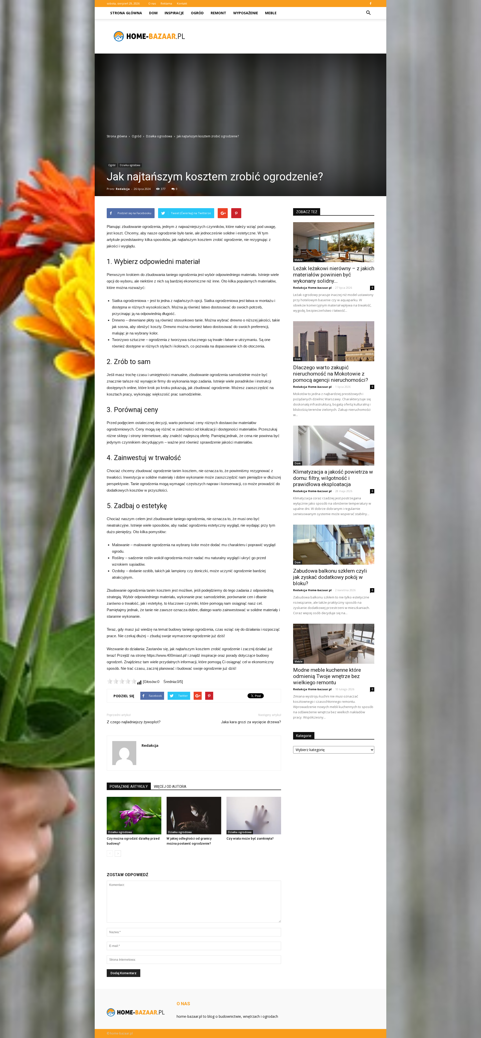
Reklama (166, 3)
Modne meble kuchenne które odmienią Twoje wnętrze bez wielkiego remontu (327, 676)
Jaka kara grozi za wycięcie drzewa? (251, 722)
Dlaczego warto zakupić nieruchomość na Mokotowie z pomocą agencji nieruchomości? (330, 374)
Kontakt (182, 3)
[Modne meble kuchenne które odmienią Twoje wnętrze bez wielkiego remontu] (333, 644)
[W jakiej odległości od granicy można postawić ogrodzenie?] (194, 815)
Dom (153, 13)
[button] (368, 13)
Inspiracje (174, 13)
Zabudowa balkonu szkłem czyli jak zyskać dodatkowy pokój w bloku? (330, 577)
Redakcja (123, 189)
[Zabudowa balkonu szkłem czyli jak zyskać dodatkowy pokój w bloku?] (333, 545)
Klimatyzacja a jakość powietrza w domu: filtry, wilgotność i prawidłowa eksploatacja (333, 478)
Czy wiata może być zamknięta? (250, 838)
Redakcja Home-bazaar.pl (312, 287)
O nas (152, 3)
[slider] (122, 681)
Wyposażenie (245, 13)
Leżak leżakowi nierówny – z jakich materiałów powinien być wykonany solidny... (333, 274)
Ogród (197, 13)
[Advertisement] (240, 96)
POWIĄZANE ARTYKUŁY (129, 787)
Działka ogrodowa (130, 165)
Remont (218, 13)
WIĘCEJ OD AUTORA (170, 787)
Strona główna (126, 13)
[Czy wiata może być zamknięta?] (253, 815)
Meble (271, 13)
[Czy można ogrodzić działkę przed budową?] (134, 815)
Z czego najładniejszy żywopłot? (134, 722)
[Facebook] (370, 3)
